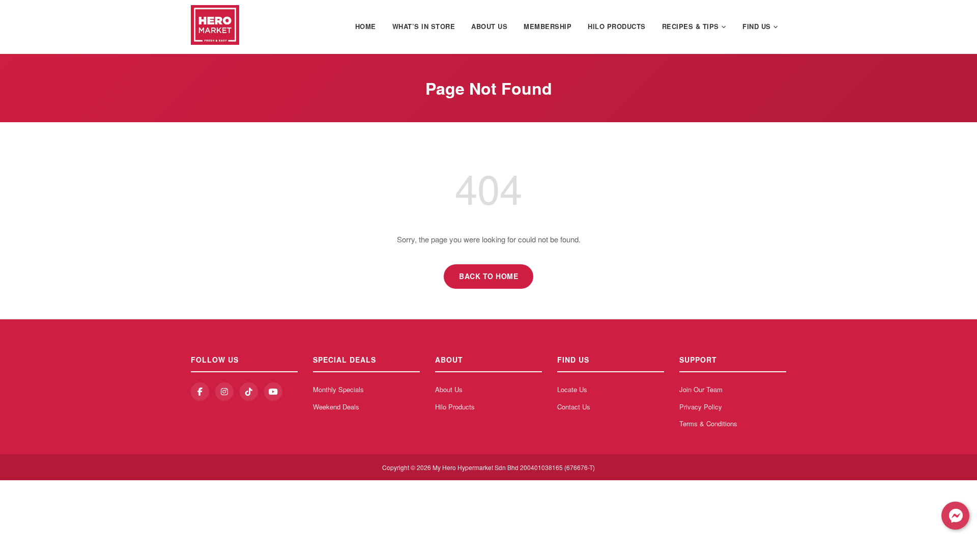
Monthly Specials (338, 389)
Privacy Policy (700, 406)
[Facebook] (200, 391)
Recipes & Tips (690, 26)
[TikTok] (249, 391)
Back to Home (488, 276)
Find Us (756, 26)
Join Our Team (701, 389)
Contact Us (573, 406)
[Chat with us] (955, 516)
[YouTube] (273, 391)
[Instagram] (224, 391)
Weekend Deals (336, 406)
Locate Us (572, 389)
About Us (489, 26)
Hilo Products (617, 26)
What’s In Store (423, 26)
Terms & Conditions (708, 423)
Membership (547, 26)
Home (365, 26)
